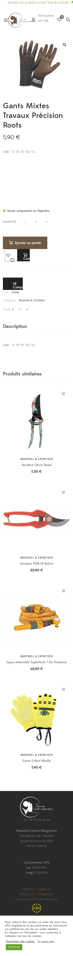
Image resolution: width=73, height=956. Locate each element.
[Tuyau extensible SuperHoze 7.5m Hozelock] (36, 617)
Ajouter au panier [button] (63, 393)
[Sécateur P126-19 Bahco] (36, 519)
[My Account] (33, 20)
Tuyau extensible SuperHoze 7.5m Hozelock (36, 662)
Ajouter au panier (28, 243)
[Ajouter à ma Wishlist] (11, 255)
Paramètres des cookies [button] (20, 941)
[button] (64, 44)
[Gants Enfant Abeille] (36, 716)
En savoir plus (46, 941)
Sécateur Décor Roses (36, 465)
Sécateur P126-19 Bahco (36, 563)
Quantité (10, 222)
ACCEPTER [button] (14, 947)
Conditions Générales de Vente (36, 899)
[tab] (36, 326)
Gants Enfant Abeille (36, 761)
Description (15, 326)
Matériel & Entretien (32, 300)
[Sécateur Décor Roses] (36, 420)
